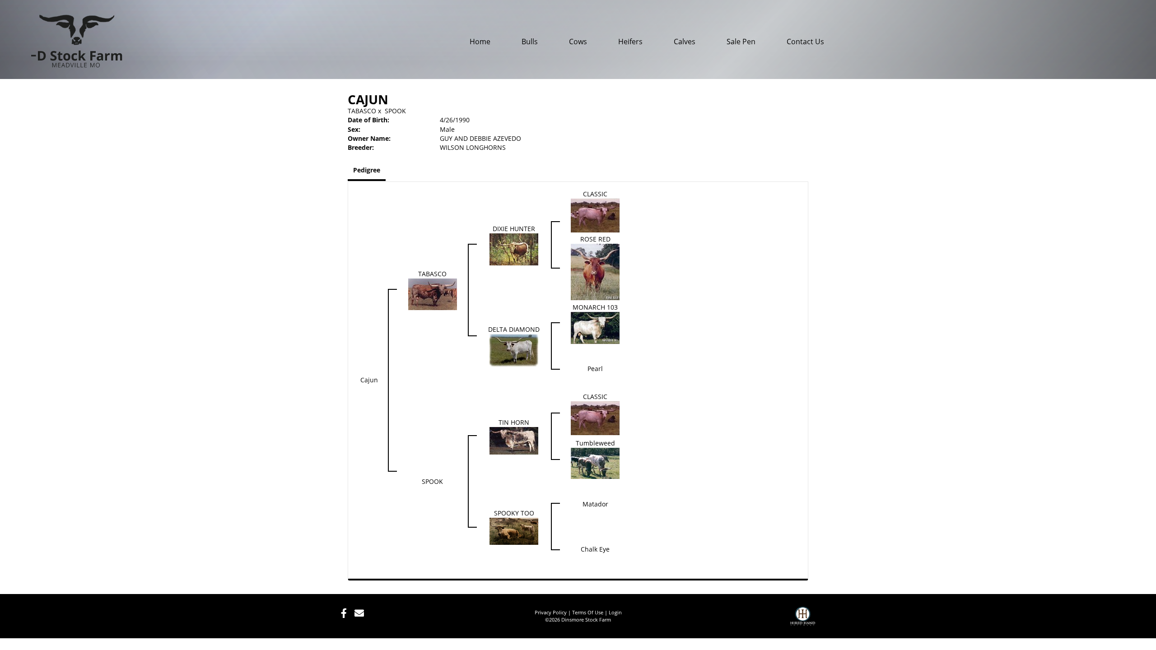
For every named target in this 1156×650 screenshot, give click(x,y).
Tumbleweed (595, 443)
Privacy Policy (551, 612)
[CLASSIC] (595, 215)
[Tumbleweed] (595, 463)
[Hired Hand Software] (802, 620)
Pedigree (366, 170)
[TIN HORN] (513, 440)
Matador (595, 504)
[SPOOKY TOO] (513, 530)
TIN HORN (514, 422)
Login (615, 612)
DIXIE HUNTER (514, 228)
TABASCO (362, 111)
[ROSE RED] (595, 271)
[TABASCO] (432, 293)
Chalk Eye (595, 549)
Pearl (595, 368)
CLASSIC (595, 194)
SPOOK (395, 111)
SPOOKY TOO (514, 513)
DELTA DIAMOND (514, 329)
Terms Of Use (587, 612)
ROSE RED (595, 239)
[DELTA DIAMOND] (513, 350)
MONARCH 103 (595, 307)
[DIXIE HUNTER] (513, 248)
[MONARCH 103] (595, 327)
